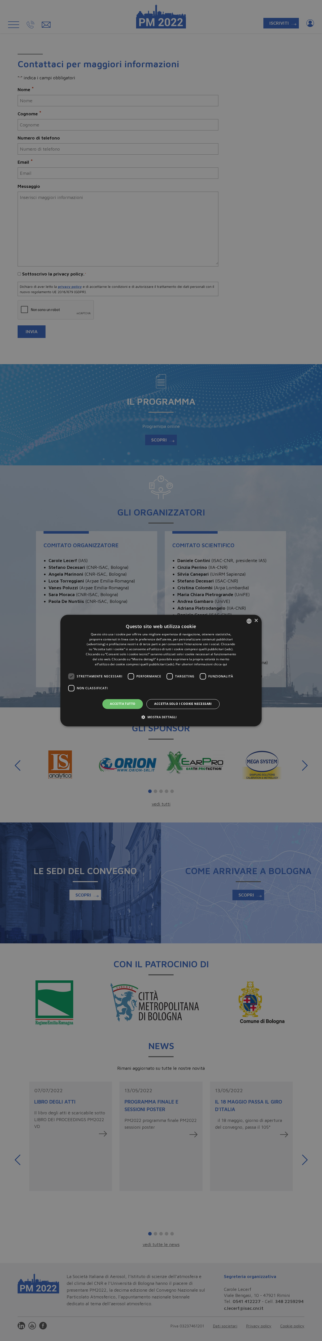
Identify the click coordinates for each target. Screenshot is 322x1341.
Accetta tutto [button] (122, 704)
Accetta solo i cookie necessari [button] (183, 704)
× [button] (256, 621)
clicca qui (220, 664)
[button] (161, 717)
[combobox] (249, 621)
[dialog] (161, 670)
